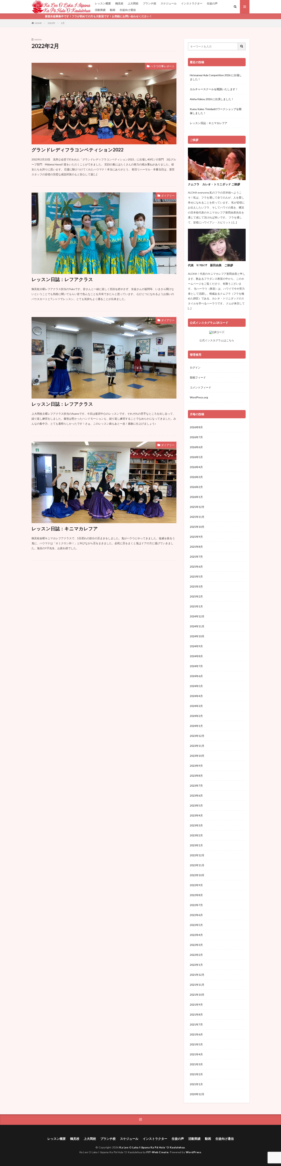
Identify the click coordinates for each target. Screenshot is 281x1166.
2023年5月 (196, 805)
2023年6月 (196, 795)
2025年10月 (197, 526)
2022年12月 (197, 855)
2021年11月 (197, 984)
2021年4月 (196, 1054)
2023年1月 (196, 845)
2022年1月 (196, 964)
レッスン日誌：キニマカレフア (65, 528)
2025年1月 (196, 606)
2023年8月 (196, 775)
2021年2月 (196, 1074)
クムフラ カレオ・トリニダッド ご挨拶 (214, 184)
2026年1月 (196, 496)
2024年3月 (196, 706)
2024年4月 (196, 696)
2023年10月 (197, 755)
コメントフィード (200, 387)
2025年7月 (196, 556)
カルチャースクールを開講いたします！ (214, 89)
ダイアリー (168, 195)
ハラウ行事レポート (162, 66)
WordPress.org (199, 397)
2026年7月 (196, 437)
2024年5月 (196, 686)
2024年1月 (196, 725)
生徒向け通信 (128, 9)
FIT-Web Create (157, 1152)
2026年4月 (196, 467)
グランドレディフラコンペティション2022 (77, 149)
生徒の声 (212, 3)
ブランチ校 (149, 3)
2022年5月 (196, 925)
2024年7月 (196, 666)
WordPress (193, 1152)
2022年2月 (196, 954)
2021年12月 (197, 974)
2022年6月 (196, 915)
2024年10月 (197, 636)
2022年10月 (197, 875)
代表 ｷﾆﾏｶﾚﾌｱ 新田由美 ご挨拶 (210, 265)
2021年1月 (196, 1084)
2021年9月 (196, 1004)
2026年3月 (196, 477)
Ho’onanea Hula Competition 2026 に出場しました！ (216, 77)
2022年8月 (196, 895)
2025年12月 (197, 506)
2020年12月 (197, 1094)
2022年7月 (196, 905)
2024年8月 (196, 656)
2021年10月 (197, 994)
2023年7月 (196, 785)
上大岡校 (133, 3)
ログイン (195, 367)
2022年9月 (196, 885)
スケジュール (169, 3)
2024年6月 (196, 676)
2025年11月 (197, 516)
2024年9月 (196, 646)
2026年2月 (196, 487)
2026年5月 (196, 457)
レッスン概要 (103, 3)
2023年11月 (197, 745)
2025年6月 (196, 566)
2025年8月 (196, 546)
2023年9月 (196, 765)
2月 (63, 23)
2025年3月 (196, 586)
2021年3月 (196, 1064)
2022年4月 (196, 934)
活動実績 (100, 9)
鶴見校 (119, 3)
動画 (112, 9)
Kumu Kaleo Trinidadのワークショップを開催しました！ (215, 111)
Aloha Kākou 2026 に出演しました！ (212, 99)
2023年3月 (196, 825)
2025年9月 (196, 536)
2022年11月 (197, 865)
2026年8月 (196, 427)
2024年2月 (196, 715)
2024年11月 (197, 626)
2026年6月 (196, 447)
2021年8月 (196, 1014)
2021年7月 (196, 1024)
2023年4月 (196, 815)
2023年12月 (197, 735)
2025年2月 (196, 596)
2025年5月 (196, 576)
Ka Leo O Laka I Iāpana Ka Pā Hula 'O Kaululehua (152, 1147)
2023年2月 (196, 835)
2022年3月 (196, 944)
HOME (38, 23)
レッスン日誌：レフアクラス (62, 279)
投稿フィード (198, 377)
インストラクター (191, 3)
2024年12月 (197, 616)
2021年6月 (196, 1034)
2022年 (51, 23)
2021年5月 (196, 1044)
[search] (242, 46)
